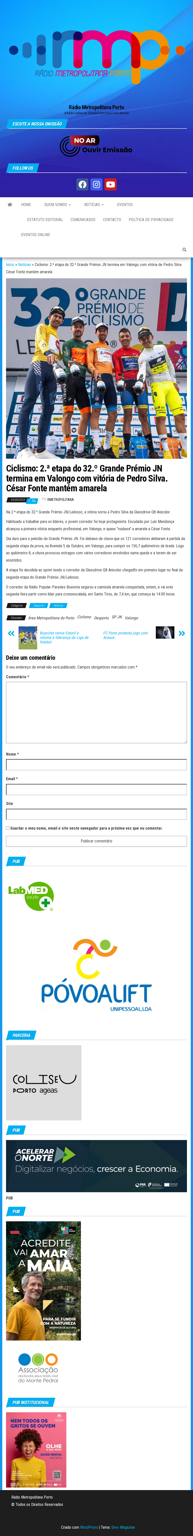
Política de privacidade (151, 219)
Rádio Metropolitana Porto (96, 107)
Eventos (124, 204)
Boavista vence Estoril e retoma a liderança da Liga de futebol (64, 637)
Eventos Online (35, 234)
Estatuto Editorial (44, 219)
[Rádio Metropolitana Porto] (9, 204)
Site (9, 803)
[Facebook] (82, 184)
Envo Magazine (123, 1527)
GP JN (117, 617)
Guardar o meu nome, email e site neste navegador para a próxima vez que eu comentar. (86, 828)
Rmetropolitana (60, 500)
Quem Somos (55, 204)
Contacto (112, 219)
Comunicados (83, 219)
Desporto (38, 605)
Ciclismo (84, 617)
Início (10, 264)
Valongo (131, 618)
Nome (12, 754)
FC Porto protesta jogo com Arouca (125, 635)
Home (26, 204)
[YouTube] (111, 184)
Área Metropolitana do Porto (51, 618)
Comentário (17, 677)
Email (12, 778)
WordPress (89, 1527)
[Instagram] (96, 184)
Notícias (92, 204)
